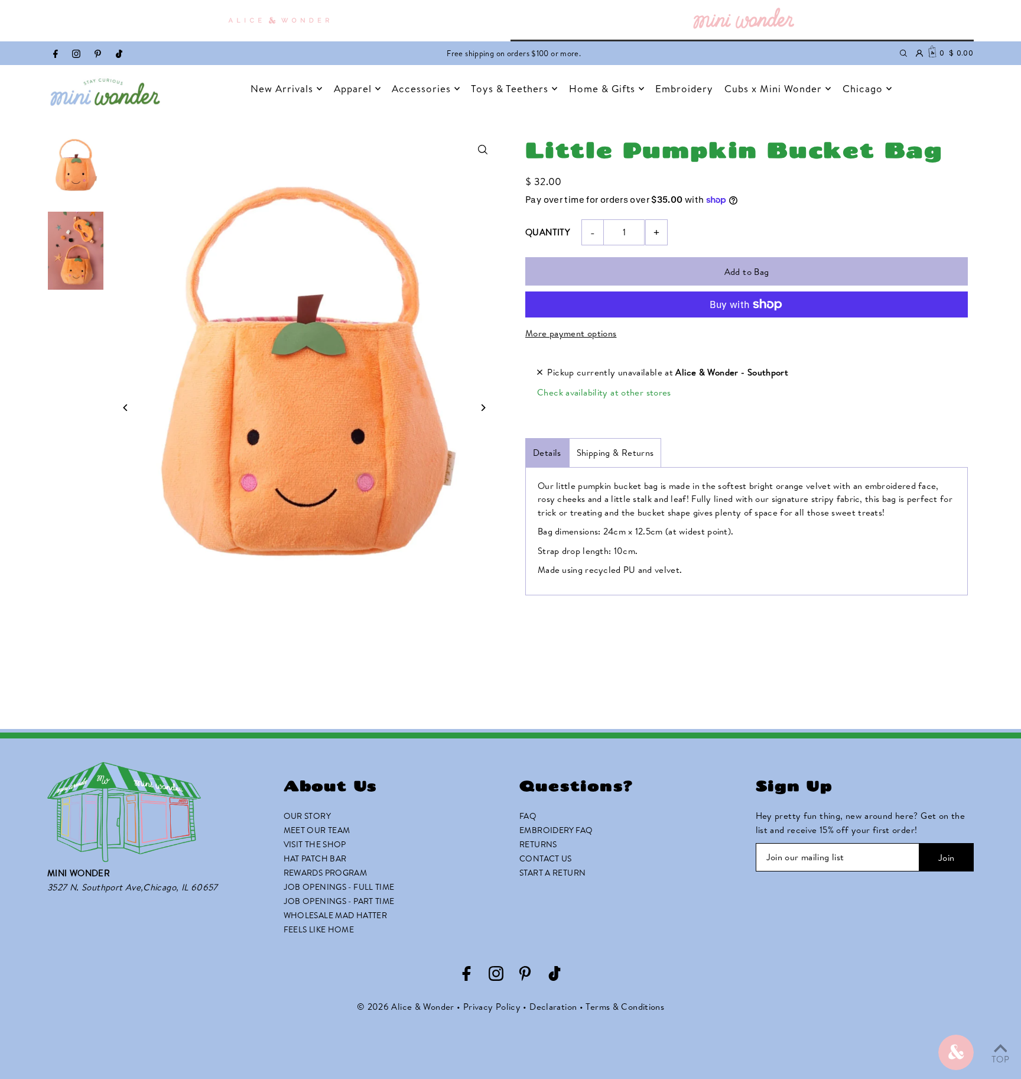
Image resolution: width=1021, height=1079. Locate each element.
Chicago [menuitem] (863, 88)
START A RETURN (552, 873)
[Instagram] (76, 54)
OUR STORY (307, 816)
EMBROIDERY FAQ (556, 830)
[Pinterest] (98, 54)
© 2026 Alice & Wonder (405, 1006)
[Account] (919, 53)
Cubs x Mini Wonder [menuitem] (773, 88)
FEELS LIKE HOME (319, 929)
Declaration (553, 1006)
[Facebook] (55, 54)
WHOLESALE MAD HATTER (336, 915)
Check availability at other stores (604, 392)
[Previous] (125, 407)
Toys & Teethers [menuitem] (509, 88)
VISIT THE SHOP (315, 844)
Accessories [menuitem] (421, 88)
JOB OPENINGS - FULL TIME (339, 887)
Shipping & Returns (615, 452)
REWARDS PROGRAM (326, 873)
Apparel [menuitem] (353, 88)
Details (547, 452)
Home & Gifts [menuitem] (602, 88)
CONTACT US (545, 858)
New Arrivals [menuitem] (282, 88)
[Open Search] (903, 53)
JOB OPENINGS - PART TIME (339, 901)
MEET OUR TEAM (317, 830)
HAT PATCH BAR (315, 858)
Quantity (547, 232)
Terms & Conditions (625, 1006)
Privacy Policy (492, 1006)
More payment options (571, 333)
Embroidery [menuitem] (684, 88)
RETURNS (538, 844)
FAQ (527, 816)
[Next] (482, 407)
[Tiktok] (119, 54)
